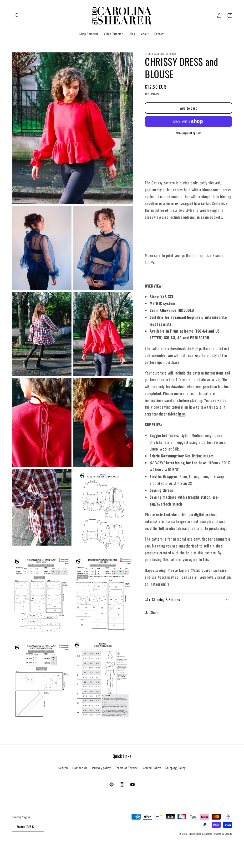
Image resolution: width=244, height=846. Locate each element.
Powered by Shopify (222, 834)
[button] (17, 15)
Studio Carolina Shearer (200, 834)
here (181, 414)
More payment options (188, 133)
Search (63, 767)
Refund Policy (151, 767)
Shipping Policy (175, 767)
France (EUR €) (26, 826)
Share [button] (154, 612)
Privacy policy (101, 767)
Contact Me (79, 767)
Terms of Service (126, 767)
